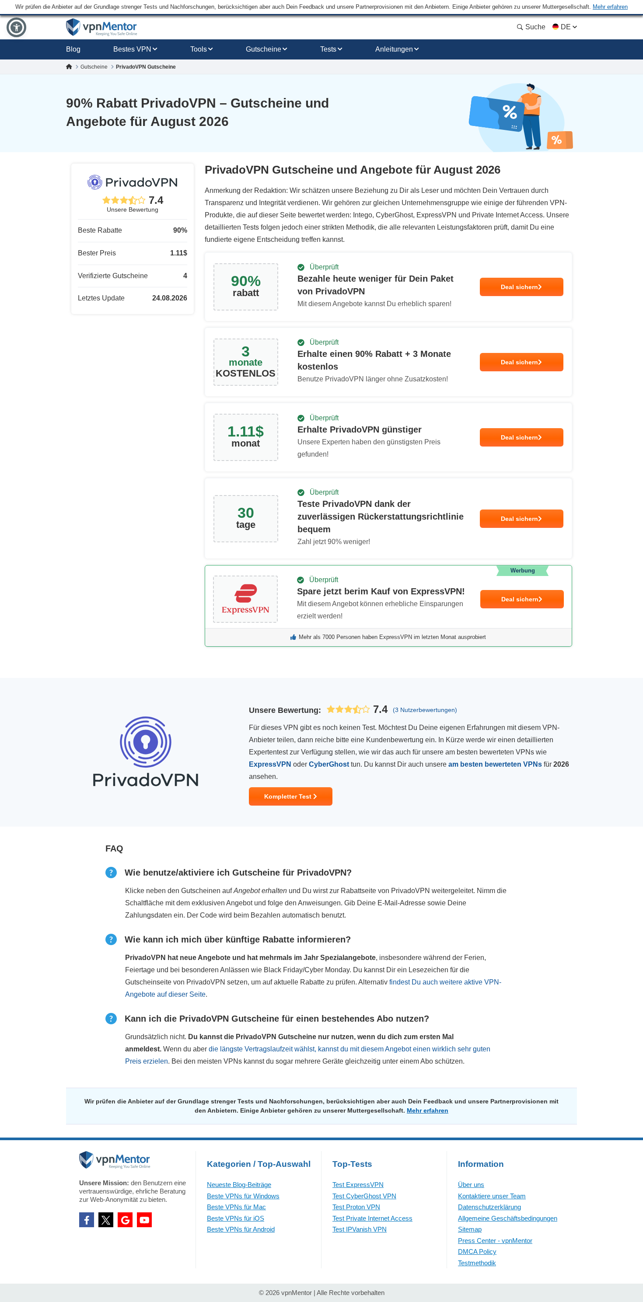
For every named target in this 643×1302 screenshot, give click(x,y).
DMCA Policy (477, 1251)
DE (566, 27)
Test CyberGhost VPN (364, 1196)
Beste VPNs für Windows (243, 1196)
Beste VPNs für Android (241, 1229)
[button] (16, 27)
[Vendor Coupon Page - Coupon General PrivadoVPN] (388, 287)
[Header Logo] (101, 27)
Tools (198, 49)
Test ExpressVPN (358, 1184)
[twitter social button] (105, 1219)
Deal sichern (519, 286)
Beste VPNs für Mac (236, 1207)
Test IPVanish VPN (359, 1229)
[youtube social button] (144, 1219)
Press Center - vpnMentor (495, 1240)
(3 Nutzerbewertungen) (425, 709)
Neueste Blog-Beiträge (239, 1184)
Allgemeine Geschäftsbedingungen (507, 1218)
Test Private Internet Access (372, 1218)
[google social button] (125, 1219)
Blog (73, 49)
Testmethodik (477, 1263)
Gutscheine (263, 49)
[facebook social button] (86, 1219)
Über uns (471, 1184)
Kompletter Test (288, 796)
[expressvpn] (388, 605)
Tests (328, 49)
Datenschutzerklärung (489, 1207)
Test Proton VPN (356, 1207)
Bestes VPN (132, 49)
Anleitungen (394, 49)
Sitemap (470, 1229)
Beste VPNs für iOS (235, 1218)
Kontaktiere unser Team (492, 1196)
